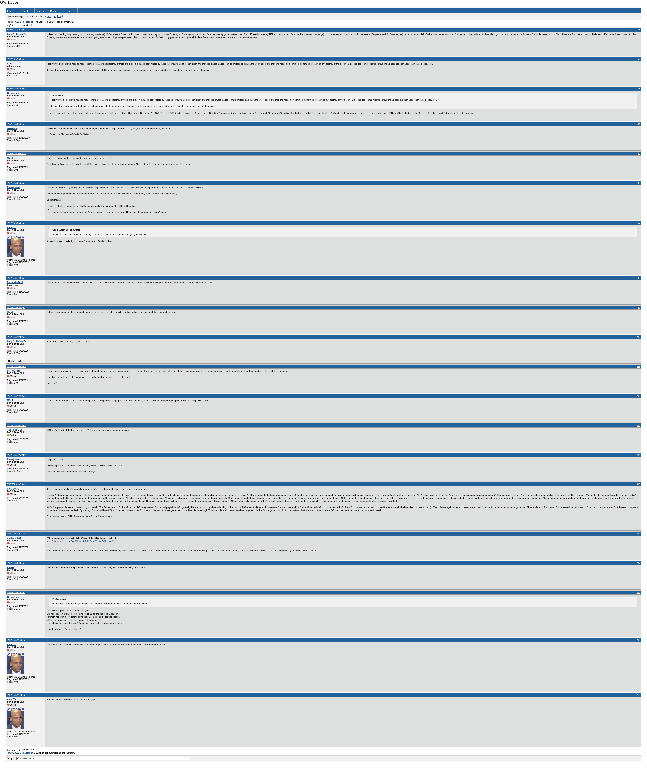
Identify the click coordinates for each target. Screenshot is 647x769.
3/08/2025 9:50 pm (16, 307)
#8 (639, 278)
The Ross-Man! (15, 430)
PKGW (10, 567)
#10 (638, 337)
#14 (638, 455)
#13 (638, 425)
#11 (638, 366)
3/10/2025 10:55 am (16, 484)
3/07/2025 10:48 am (16, 153)
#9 (639, 307)
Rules (53, 11)
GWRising (12, 128)
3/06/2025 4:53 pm (16, 29)
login (49, 16)
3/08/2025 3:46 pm (16, 223)
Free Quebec (13, 187)
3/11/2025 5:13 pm (16, 533)
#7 (639, 223)
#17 (638, 563)
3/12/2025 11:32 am (16, 640)
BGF (9, 63)
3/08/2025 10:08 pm (16, 366)
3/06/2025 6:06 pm (16, 88)
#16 (638, 533)
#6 (639, 183)
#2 (639, 59)
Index (10, 11)
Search (25, 11)
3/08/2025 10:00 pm (16, 337)
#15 (638, 484)
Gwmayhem (13, 93)
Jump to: (11, 758)
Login (67, 11)
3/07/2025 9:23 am (16, 124)
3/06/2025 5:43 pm (16, 59)
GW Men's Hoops (24, 22)
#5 (639, 153)
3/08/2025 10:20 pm (16, 455)
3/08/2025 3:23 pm (16, 183)
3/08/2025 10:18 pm (16, 396)
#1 (639, 29)
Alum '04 (11, 227)
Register (40, 11)
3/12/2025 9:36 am (16, 592)
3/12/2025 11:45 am (16, 695)
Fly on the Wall (15, 282)
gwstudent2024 (15, 538)
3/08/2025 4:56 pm (16, 278)
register (57, 16)
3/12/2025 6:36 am (16, 563)
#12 (638, 396)
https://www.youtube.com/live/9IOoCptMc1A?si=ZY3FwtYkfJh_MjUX (80, 541)
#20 (638, 695)
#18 (638, 592)
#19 (638, 640)
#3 (639, 88)
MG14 (10, 158)
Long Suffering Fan (17, 34)
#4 (639, 124)
